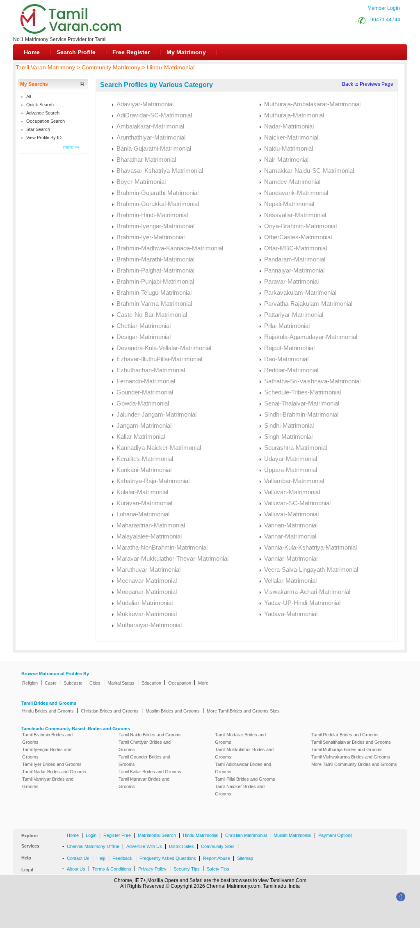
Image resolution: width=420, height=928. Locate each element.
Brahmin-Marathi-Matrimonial (155, 259)
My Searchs (34, 84)
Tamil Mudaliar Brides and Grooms (240, 738)
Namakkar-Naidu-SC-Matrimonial (309, 170)
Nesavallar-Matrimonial (295, 214)
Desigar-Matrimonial (143, 336)
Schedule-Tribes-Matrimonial (302, 392)
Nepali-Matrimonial (289, 203)
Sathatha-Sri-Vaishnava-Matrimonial (312, 381)
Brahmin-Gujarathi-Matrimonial (157, 192)
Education (151, 683)
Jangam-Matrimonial (143, 425)
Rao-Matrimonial (286, 358)
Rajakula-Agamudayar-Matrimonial (310, 336)
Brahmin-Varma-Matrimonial (154, 303)
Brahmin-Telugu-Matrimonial (154, 292)
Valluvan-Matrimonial (292, 491)
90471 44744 (384, 20)
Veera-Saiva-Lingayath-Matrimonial (311, 569)
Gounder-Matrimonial (144, 392)
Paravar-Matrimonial (291, 281)
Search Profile (76, 52)
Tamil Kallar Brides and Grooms (150, 771)
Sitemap (245, 858)
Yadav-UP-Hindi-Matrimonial (302, 602)
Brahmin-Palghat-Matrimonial (155, 270)
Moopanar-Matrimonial (146, 591)
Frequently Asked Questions (167, 858)
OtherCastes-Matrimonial (298, 237)
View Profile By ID (44, 137)
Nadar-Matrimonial (289, 126)
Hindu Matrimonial (200, 835)
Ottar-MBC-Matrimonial (295, 248)
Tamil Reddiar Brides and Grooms (345, 734)
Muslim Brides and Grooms (173, 710)
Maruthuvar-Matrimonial (148, 569)
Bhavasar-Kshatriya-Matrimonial (159, 170)
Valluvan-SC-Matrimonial (297, 503)
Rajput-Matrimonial (289, 347)
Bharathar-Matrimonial (146, 159)
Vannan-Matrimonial (290, 525)
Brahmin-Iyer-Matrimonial (150, 237)
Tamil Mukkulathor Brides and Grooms (244, 753)
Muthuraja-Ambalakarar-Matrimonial (312, 104)
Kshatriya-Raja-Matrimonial (152, 480)
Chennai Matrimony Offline (93, 846)
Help (100, 858)
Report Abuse (216, 858)
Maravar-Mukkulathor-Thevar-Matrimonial (172, 558)
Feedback (122, 858)
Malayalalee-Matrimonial (149, 536)
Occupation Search (45, 121)
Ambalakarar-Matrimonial (150, 126)
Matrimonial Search (157, 835)
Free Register (131, 52)
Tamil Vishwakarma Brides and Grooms (350, 756)
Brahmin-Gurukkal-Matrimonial (157, 203)
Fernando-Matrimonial (145, 381)
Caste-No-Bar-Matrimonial (151, 314)
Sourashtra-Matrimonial (295, 447)
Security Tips (186, 868)
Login (91, 835)
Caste (51, 683)
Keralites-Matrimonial (144, 458)
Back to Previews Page (367, 84)
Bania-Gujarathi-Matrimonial (153, 148)
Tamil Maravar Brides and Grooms (144, 783)
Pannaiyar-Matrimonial (294, 270)
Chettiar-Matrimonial (143, 325)
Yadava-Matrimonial (290, 613)
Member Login (384, 8)
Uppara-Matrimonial (290, 469)
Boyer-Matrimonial (141, 181)
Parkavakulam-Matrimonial (300, 292)
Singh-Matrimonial (288, 436)
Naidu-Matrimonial (288, 148)
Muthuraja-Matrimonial (294, 115)
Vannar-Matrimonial (290, 536)
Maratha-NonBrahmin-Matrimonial (162, 547)
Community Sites (218, 846)
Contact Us (78, 858)
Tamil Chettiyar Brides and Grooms (145, 746)
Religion (30, 683)
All (28, 96)
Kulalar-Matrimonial (142, 491)
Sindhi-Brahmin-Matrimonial (301, 414)
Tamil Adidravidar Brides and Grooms (243, 768)
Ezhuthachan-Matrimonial (150, 370)
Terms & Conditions (111, 868)
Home (32, 52)
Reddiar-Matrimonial (291, 370)
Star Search (38, 129)
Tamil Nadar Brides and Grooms (54, 771)
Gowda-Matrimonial (142, 403)
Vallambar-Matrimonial (294, 480)
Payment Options (335, 835)
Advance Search (42, 112)
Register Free (117, 835)
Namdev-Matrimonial (292, 181)
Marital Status (121, 683)
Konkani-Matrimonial (143, 469)
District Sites (181, 846)
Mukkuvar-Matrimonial (146, 613)
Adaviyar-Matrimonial (144, 104)
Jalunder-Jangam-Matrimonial (156, 414)
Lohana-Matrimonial (142, 514)
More (203, 683)
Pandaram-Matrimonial (294, 259)
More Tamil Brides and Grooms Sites (243, 710)
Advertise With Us (144, 846)
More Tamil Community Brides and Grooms (354, 764)
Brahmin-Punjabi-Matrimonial (155, 281)
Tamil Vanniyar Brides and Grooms (47, 783)
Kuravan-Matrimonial (144, 503)
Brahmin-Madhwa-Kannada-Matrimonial (169, 248)
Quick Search (40, 104)
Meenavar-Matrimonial (146, 580)
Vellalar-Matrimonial (290, 580)
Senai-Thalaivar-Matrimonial (301, 403)
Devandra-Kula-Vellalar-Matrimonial (163, 347)
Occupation (179, 683)
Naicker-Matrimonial (291, 137)
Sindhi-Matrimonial (289, 425)
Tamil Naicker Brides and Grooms (240, 790)
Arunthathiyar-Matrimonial (150, 137)
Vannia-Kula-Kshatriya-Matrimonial (310, 547)
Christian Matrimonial (246, 835)
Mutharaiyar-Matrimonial (149, 624)
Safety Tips (218, 868)
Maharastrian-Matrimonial (150, 525)
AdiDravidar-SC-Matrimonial (154, 115)
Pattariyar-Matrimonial (293, 314)
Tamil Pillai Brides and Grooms (245, 779)
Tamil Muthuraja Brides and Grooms (347, 749)
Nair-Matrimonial (286, 159)
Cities (94, 683)
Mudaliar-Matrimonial (144, 602)
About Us (76, 868)
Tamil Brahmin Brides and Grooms (47, 738)
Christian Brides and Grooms (110, 710)
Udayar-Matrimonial (290, 458)
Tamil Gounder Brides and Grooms (144, 760)
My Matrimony (186, 52)
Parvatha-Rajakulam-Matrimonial (308, 303)
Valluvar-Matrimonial (291, 514)
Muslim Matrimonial (292, 835)
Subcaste (73, 683)
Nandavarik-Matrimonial (296, 192)
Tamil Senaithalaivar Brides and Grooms (351, 742)
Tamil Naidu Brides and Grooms (150, 734)
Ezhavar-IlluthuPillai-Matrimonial (159, 358)
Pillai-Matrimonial (287, 325)
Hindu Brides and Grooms (48, 710)
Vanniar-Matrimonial (290, 558)
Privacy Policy (152, 868)
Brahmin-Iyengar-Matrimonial (155, 225)
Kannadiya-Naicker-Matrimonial (158, 447)
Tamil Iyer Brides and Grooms (52, 764)
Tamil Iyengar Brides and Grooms (46, 753)
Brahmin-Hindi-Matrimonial (152, 214)
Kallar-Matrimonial (140, 436)
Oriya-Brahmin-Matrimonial (300, 225)
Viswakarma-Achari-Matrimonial (307, 591)
